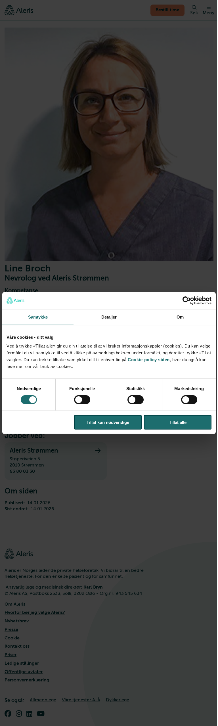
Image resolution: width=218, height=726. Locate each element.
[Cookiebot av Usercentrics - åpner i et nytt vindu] (186, 300)
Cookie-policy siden (149, 359)
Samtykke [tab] (38, 316)
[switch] (82, 399)
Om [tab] (180, 316)
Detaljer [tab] (109, 316)
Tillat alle (177, 422)
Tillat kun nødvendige (108, 422)
